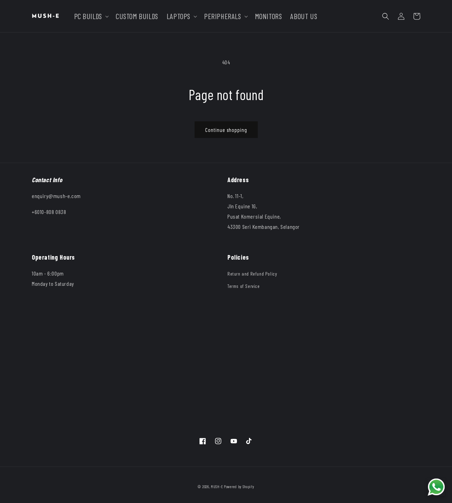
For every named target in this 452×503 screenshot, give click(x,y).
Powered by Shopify (239, 486)
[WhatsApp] (436, 487)
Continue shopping (226, 130)
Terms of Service (243, 286)
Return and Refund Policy (252, 274)
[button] (91, 16)
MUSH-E (217, 486)
